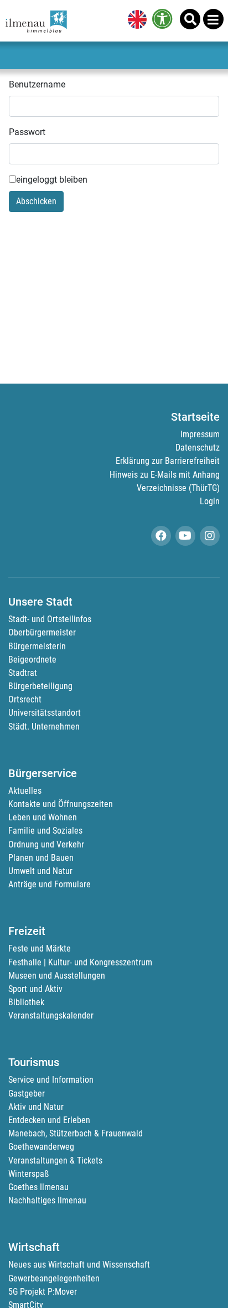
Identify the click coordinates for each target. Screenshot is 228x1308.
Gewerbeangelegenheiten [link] (54, 1278)
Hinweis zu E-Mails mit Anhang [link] (165, 474)
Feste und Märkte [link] (39, 948)
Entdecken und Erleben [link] (49, 1120)
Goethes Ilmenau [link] (38, 1187)
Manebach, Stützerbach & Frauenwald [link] (75, 1133)
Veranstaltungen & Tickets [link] (55, 1160)
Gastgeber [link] (26, 1093)
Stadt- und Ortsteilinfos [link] (49, 619)
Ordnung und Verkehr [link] (46, 844)
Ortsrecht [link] (25, 699)
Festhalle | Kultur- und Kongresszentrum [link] (80, 962)
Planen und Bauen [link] (41, 857)
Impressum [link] (200, 434)
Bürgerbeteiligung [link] (40, 686)
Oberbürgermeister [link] (42, 632)
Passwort (27, 132)
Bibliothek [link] (26, 1002)
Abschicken (36, 201)
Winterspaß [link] (28, 1174)
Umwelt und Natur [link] (40, 871)
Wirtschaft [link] (34, 1247)
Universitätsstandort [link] (44, 712)
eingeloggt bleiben (51, 179)
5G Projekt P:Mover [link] (42, 1291)
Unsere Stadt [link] (40, 601)
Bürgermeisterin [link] (37, 646)
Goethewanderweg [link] (41, 1146)
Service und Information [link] (51, 1079)
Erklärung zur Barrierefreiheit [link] (168, 461)
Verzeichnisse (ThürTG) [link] (178, 488)
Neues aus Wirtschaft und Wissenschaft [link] (79, 1264)
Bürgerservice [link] (42, 773)
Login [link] (210, 501)
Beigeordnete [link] (32, 659)
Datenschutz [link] (197, 447)
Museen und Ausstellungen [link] (56, 975)
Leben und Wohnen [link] (42, 817)
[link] (135, 20)
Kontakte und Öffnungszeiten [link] (60, 804)
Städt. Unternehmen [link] (44, 726)
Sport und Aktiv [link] (35, 989)
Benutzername (37, 84)
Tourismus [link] (33, 1062)
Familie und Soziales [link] (45, 830)
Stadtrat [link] (22, 673)
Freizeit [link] (26, 931)
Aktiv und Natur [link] (36, 1107)
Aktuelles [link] (25, 790)
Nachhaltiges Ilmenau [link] (47, 1200)
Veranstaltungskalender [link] (51, 1015)
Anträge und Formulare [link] (49, 884)
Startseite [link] (195, 416)
